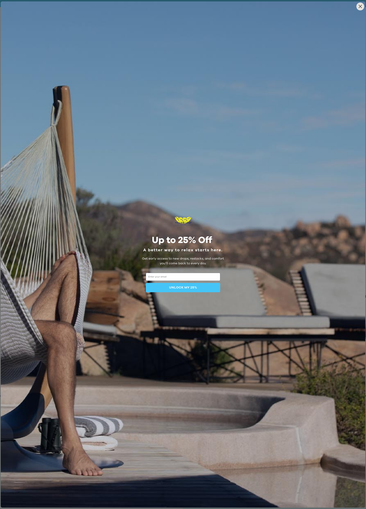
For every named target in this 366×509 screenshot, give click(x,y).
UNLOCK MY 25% (183, 287)
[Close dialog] (360, 6)
